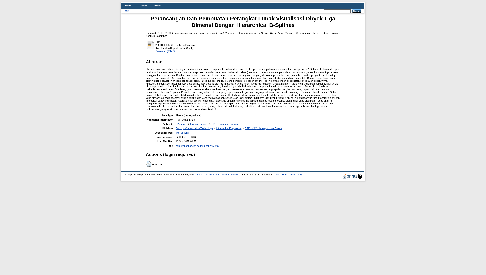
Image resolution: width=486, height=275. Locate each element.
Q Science (181, 124)
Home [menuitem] (128, 5)
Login (126, 10)
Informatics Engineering (229, 128)
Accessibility (296, 175)
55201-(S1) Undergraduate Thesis (263, 128)
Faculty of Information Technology (194, 128)
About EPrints (281, 175)
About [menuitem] (143, 5)
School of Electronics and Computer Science (216, 175)
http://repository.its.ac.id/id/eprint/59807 (197, 145)
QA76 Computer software (225, 124)
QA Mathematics (199, 124)
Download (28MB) (165, 51)
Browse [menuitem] (158, 5)
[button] (148, 164)
